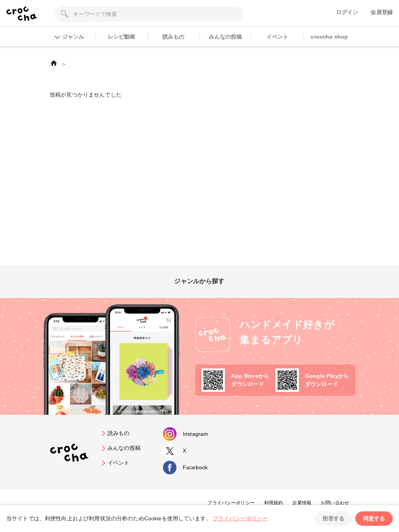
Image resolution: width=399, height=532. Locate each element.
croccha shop (329, 36)
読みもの (173, 36)
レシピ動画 (122, 36)
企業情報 (301, 503)
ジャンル (73, 36)
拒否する (333, 518)
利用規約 (273, 503)
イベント (278, 36)
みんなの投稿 (225, 36)
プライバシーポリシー (231, 503)
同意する (374, 518)
